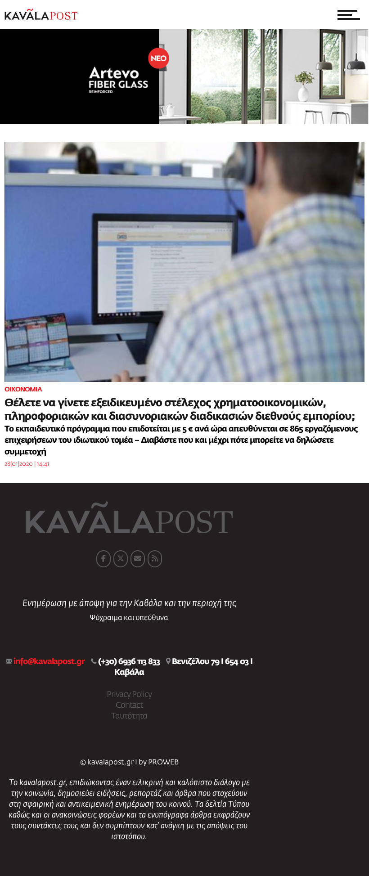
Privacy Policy (129, 695)
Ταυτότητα (129, 716)
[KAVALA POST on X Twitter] (120, 558)
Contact (129, 705)
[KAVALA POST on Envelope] (137, 558)
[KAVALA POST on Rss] (155, 558)
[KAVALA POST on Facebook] (103, 558)
